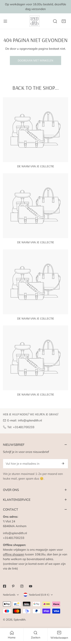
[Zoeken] (55, 21)
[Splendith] (35, 21)
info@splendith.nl (30, 420)
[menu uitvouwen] (5, 21)
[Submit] (63, 463)
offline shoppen (13, 554)
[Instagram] (22, 586)
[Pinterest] (13, 586)
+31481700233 (23, 427)
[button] (63, 21)
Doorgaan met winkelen (35, 60)
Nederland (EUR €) (39, 594)
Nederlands (9, 594)
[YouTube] (30, 586)
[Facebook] (4, 586)
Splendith (19, 619)
